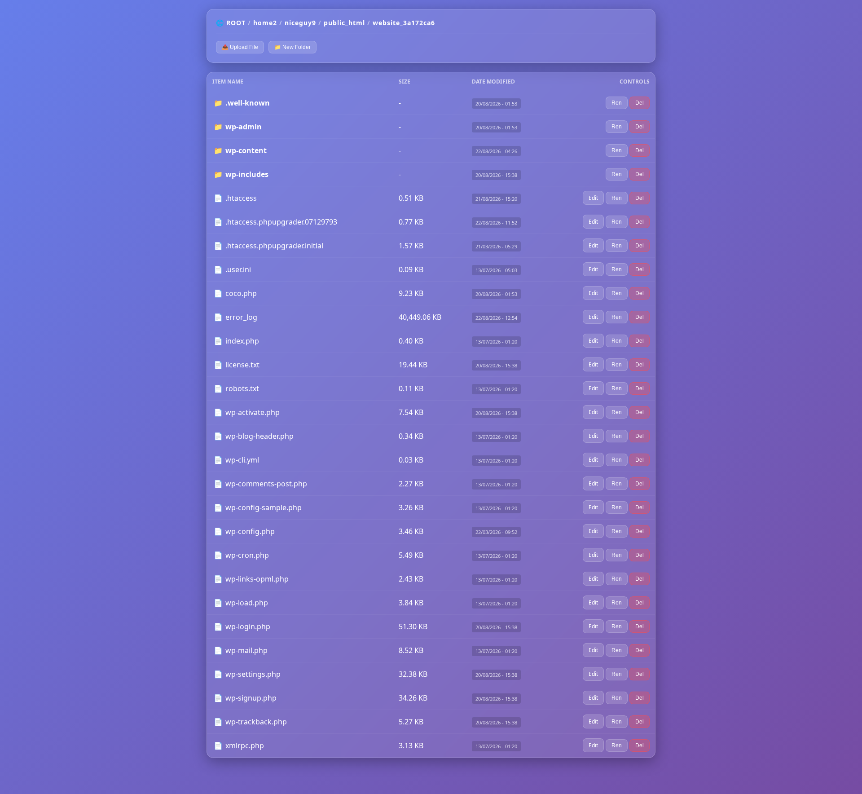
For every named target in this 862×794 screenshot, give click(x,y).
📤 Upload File (240, 47)
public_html (344, 22)
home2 (265, 22)
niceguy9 (300, 22)
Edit (593, 198)
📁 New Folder (292, 47)
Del (639, 103)
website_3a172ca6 (404, 22)
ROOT (236, 22)
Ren (616, 103)
